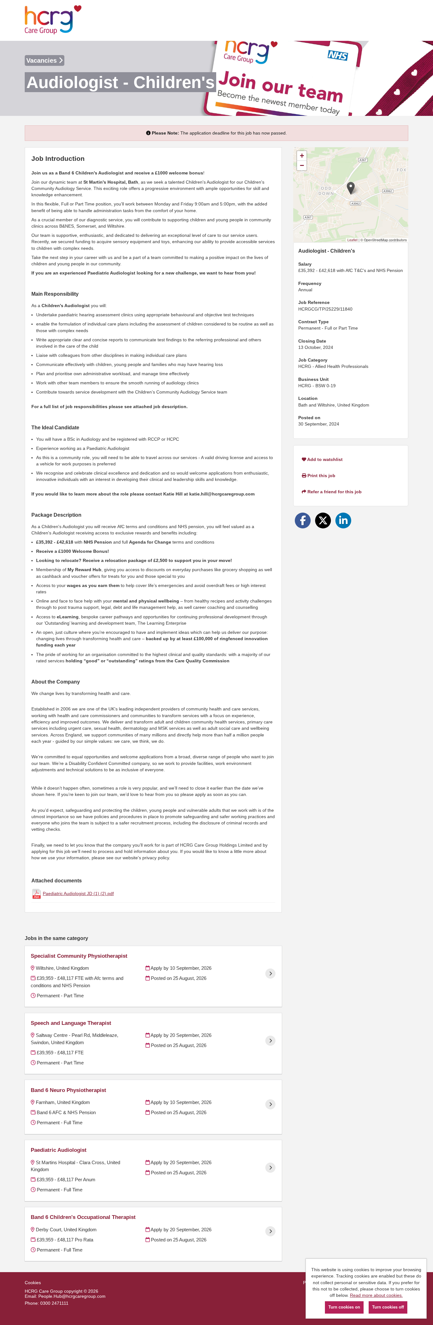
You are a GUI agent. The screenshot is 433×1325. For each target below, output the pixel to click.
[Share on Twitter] (323, 520)
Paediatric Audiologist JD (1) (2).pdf (78, 893)
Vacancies (42, 60)
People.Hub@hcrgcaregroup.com (72, 1296)
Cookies (33, 1282)
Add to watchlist (324, 459)
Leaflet (352, 239)
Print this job (320, 475)
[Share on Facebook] (303, 520)
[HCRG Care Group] (53, 20)
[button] (351, 188)
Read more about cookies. (376, 1295)
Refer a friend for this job (334, 491)
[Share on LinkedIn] (343, 520)
